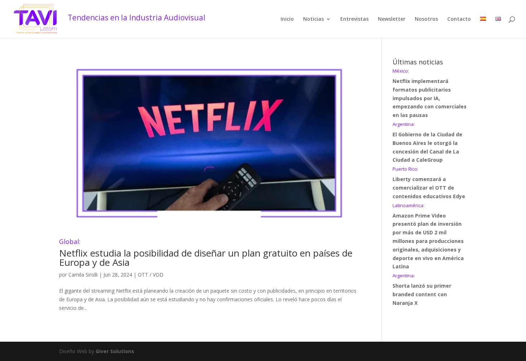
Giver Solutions (115, 351)
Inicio (287, 19)
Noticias (313, 19)
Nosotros (426, 19)
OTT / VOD (151, 274)
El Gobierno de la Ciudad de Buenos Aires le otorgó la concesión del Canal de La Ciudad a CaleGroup (427, 142)
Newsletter (391, 19)
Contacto (459, 19)
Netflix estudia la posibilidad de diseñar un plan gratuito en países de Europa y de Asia (205, 253)
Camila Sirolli (83, 274)
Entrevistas (354, 19)
